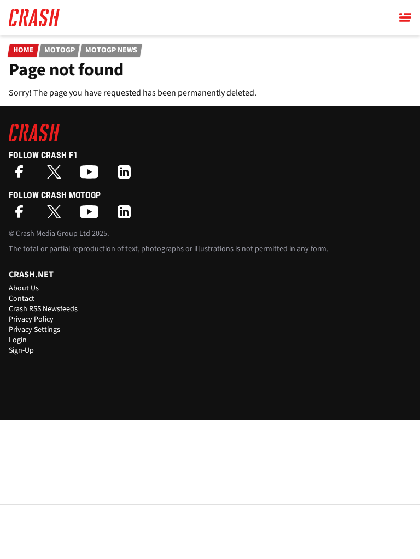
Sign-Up (21, 350)
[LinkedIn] (127, 175)
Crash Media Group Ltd (53, 233)
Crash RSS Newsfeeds (43, 309)
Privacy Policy (31, 319)
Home (23, 50)
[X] (57, 175)
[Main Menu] (405, 17)
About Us (24, 288)
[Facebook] (22, 175)
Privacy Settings (34, 330)
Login (18, 340)
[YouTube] (92, 175)
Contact (21, 298)
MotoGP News (111, 50)
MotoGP (59, 50)
